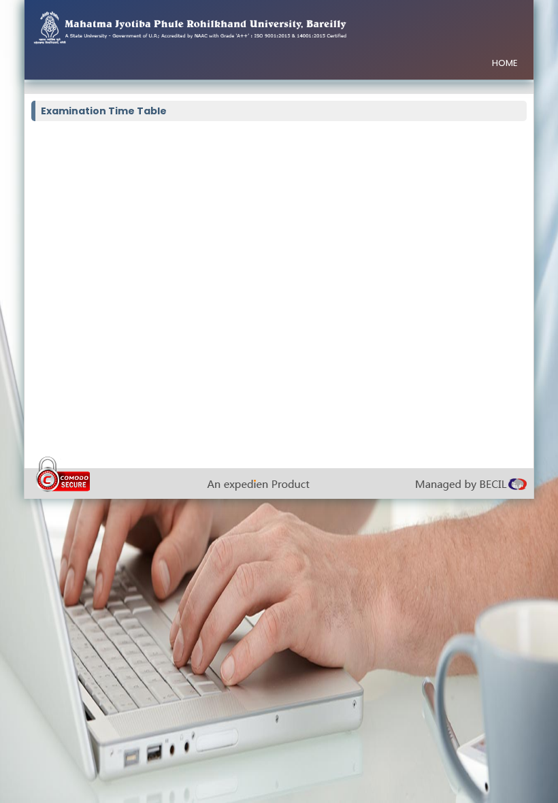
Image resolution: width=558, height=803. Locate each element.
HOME (505, 62)
